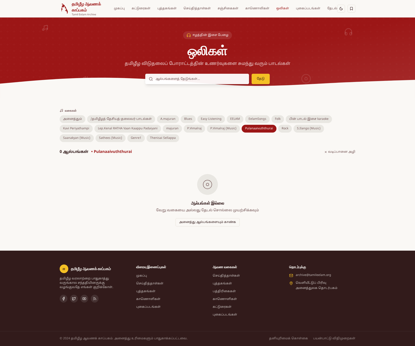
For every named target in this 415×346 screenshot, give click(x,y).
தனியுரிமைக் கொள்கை (288, 338)
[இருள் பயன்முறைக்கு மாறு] (341, 9)
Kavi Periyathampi (76, 128)
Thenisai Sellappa (163, 138)
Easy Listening (211, 119)
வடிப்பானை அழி (341, 152)
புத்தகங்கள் (167, 8)
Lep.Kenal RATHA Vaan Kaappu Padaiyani (128, 128)
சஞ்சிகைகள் (228, 8)
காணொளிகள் (148, 299)
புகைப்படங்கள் (308, 8)
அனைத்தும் (72, 119)
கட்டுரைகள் (141, 8)
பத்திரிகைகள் (224, 291)
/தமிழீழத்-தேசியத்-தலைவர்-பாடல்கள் (121, 119)
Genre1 (136, 138)
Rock (285, 128)
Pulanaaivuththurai (259, 128)
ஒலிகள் (282, 8)
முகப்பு (119, 8)
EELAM (235, 119)
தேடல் (332, 8)
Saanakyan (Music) (76, 138)
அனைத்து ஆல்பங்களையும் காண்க (207, 222)
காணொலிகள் (257, 8)
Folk (278, 119)
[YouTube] (84, 299)
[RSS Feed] (95, 299)
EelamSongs (257, 119)
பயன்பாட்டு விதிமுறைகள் (334, 338)
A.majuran (168, 119)
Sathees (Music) (110, 138)
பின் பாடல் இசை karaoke (309, 119)
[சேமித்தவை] (351, 9)
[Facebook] (63, 299)
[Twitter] (74, 299)
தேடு (261, 79)
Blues (188, 119)
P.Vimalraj (194, 128)
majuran (172, 128)
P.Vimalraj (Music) (223, 128)
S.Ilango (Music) (309, 128)
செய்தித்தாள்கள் (197, 8)
